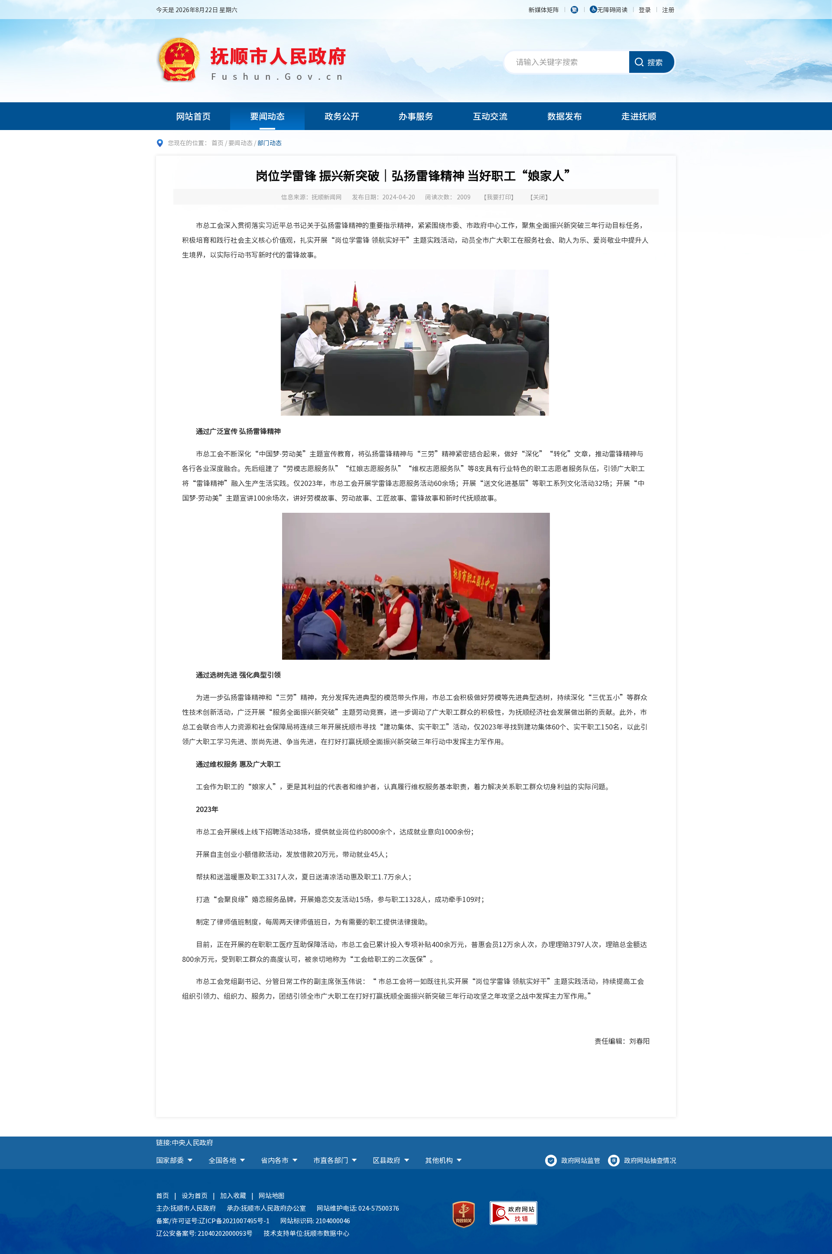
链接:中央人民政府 (184, 1142)
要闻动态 (267, 116)
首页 (217, 142)
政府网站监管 (580, 1160)
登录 (645, 9)
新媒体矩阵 (544, 9)
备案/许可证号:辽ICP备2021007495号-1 (213, 1220)
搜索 (655, 62)
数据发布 (564, 116)
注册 (668, 9)
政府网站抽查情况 (650, 1160)
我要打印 (499, 196)
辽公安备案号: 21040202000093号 (204, 1233)
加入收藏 (233, 1195)
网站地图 (272, 1195)
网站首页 (193, 116)
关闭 (539, 196)
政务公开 (342, 116)
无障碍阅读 (612, 9)
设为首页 (195, 1195)
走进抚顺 (638, 116)
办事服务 (416, 116)
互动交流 (490, 116)
